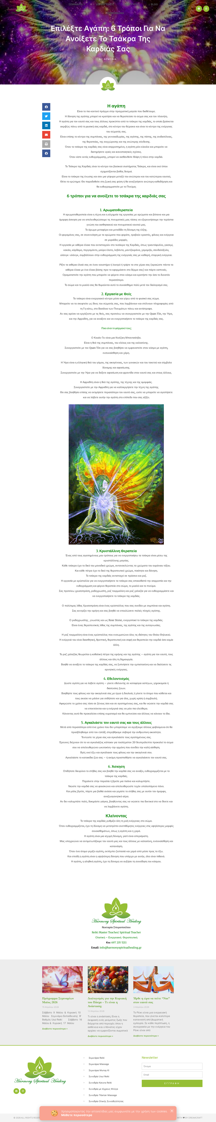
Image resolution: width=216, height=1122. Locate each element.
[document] (108, 561)
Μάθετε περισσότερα (76, 1115)
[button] (172, 1110)
